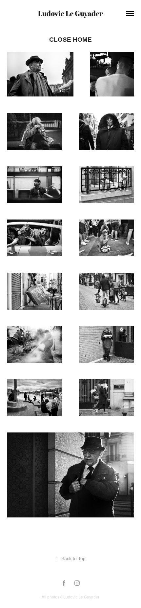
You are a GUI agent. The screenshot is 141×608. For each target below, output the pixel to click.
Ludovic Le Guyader (70, 13)
